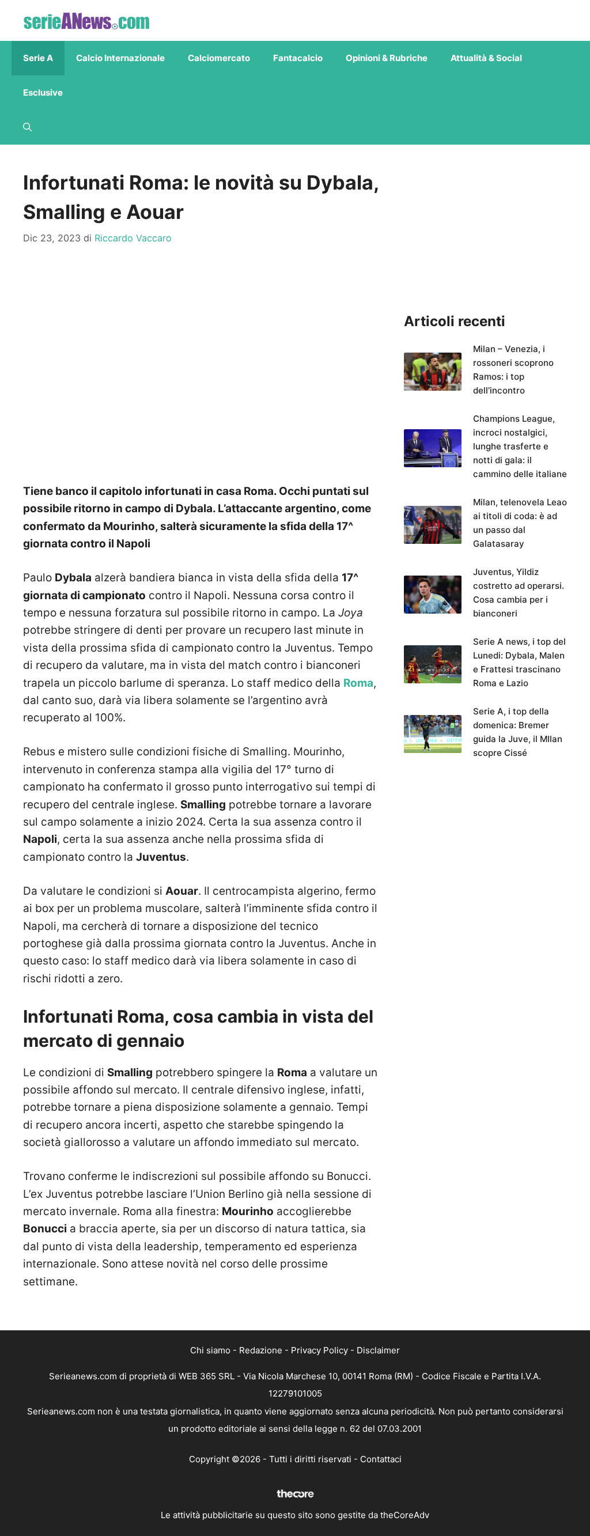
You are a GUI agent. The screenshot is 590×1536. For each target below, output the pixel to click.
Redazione (260, 1350)
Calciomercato (219, 57)
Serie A (38, 57)
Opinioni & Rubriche (387, 57)
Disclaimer (378, 1350)
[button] (27, 127)
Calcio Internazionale (120, 57)
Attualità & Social (486, 57)
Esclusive (43, 92)
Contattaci (381, 1459)
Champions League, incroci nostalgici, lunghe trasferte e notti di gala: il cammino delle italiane (520, 446)
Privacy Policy (319, 1350)
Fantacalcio (298, 57)
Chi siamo (210, 1350)
